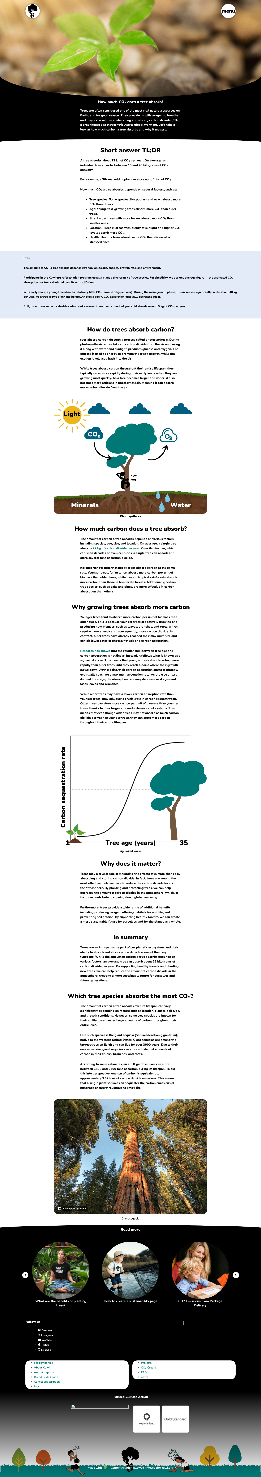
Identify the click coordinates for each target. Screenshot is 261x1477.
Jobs (37, 1386)
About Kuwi (42, 1367)
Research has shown (95, 651)
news (144, 1377)
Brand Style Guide (46, 1377)
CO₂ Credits (149, 1367)
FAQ (144, 1372)
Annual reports (44, 1372)
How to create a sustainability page (130, 1301)
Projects (146, 1363)
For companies (43, 1363)
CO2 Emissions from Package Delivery (200, 1303)
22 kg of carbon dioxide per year (116, 548)
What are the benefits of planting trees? (60, 1303)
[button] (25, 1275)
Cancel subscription (47, 1382)
